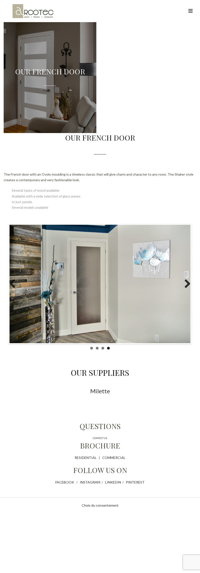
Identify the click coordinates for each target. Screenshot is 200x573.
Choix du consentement (100, 505)
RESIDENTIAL (86, 458)
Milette (100, 390)
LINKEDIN (113, 482)
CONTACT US (100, 438)
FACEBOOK (64, 482)
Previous (14, 284)
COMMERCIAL (113, 458)
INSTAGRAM (90, 482)
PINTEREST (135, 482)
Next (185, 284)
